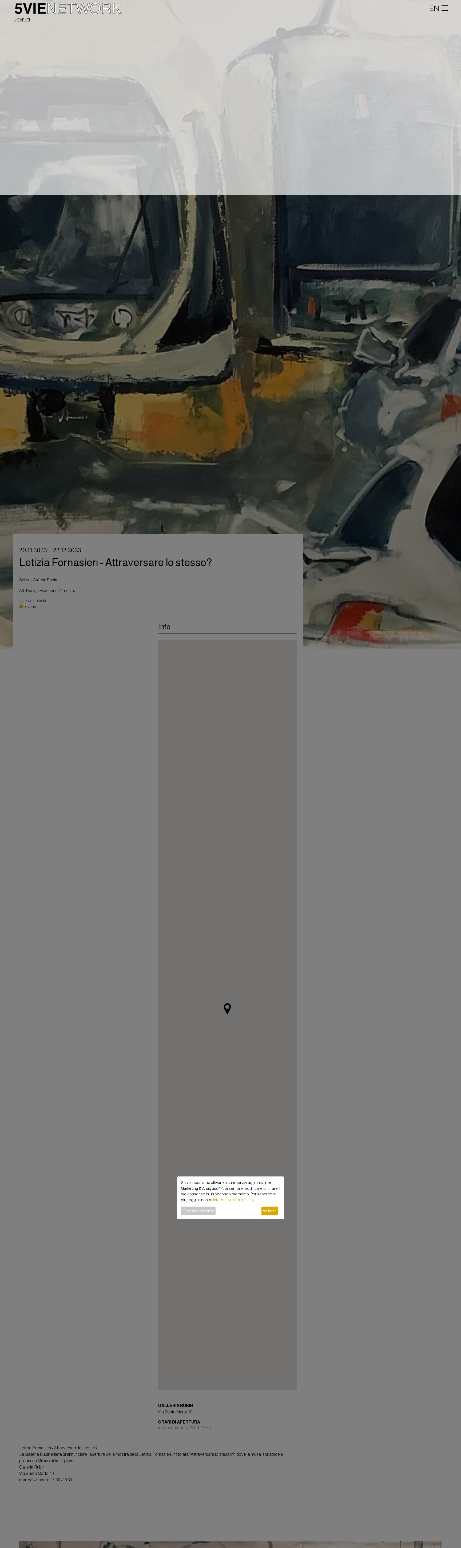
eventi (23, 20)
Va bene (270, 1211)
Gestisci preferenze (198, 1211)
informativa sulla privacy (234, 1200)
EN (434, 8)
